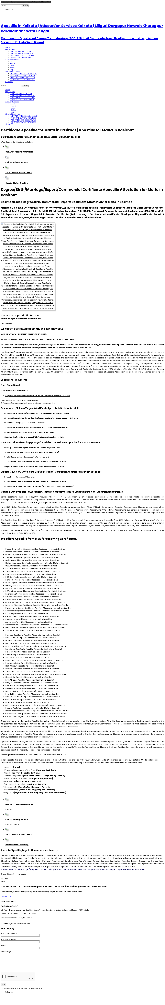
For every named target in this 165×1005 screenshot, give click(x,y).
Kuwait (12, 63)
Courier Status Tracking (17, 183)
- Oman (12, 108)
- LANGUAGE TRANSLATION (22, 100)
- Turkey (13, 110)
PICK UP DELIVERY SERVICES (22, 76)
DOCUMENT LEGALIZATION (22, 55)
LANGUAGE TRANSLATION (21, 57)
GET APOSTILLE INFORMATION (23, 74)
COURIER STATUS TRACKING (22, 80)
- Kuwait (13, 106)
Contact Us (6, 896)
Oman (12, 65)
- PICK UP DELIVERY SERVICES (23, 118)
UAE (12, 61)
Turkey (12, 68)
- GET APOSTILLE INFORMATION (24, 116)
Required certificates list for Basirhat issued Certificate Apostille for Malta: (37, 395)
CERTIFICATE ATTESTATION (22, 53)
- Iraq (12, 112)
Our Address (6, 324)
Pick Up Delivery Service (16, 162)
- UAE (12, 104)
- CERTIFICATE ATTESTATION (22, 96)
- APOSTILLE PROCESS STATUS (23, 120)
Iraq (11, 70)
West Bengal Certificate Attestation (17, 142)
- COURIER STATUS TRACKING (23, 122)
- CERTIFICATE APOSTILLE (21, 94)
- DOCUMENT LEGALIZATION (22, 98)
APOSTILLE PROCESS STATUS (22, 78)
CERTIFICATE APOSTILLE (20, 51)
